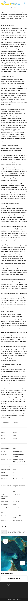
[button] (24, 3)
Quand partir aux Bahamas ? (14, 578)
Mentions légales (7, 585)
